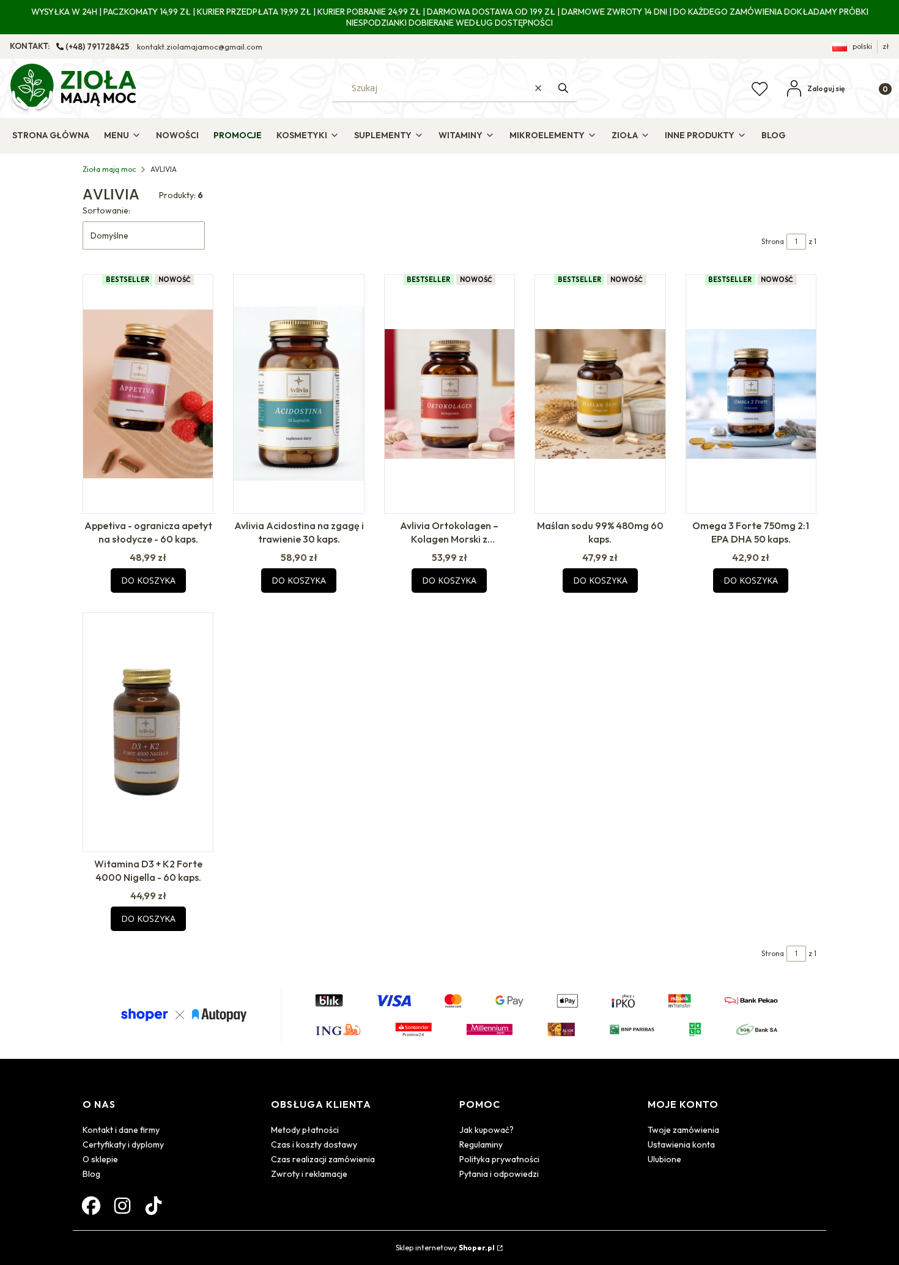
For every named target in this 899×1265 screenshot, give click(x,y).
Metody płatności (305, 1129)
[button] (563, 88)
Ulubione (664, 1159)
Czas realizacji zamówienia (323, 1159)
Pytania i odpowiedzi (499, 1173)
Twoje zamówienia (683, 1129)
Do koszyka (148, 580)
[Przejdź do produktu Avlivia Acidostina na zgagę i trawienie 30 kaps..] (298, 394)
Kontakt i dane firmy (121, 1129)
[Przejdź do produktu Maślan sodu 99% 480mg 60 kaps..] (600, 394)
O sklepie (100, 1159)
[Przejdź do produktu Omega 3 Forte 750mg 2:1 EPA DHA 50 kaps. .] (751, 394)
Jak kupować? (486, 1129)
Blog (91, 1173)
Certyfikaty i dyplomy (123, 1144)
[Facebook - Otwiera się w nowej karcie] (91, 1205)
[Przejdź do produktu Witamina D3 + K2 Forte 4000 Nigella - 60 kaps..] (148, 732)
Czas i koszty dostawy (314, 1144)
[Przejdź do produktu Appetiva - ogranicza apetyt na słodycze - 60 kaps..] (148, 394)
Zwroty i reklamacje (309, 1173)
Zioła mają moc (109, 169)
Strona (772, 241)
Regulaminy (481, 1144)
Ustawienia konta (681, 1144)
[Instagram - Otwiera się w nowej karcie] (122, 1205)
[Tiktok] (153, 1205)
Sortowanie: (106, 210)
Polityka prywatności (499, 1159)
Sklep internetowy (445, 1247)
